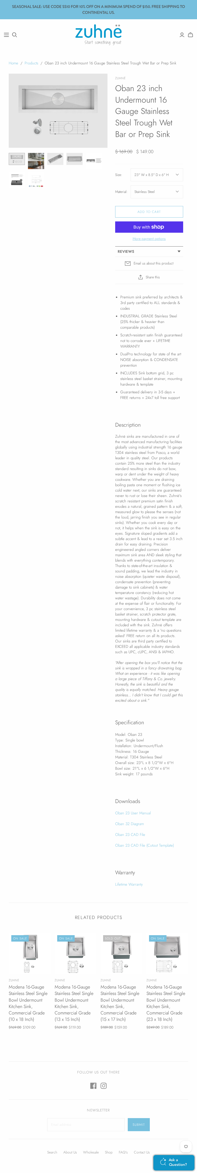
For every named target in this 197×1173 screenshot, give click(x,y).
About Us (70, 1152)
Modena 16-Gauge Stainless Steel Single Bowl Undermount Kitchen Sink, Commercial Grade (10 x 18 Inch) (28, 1003)
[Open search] (14, 34)
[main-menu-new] (6, 34)
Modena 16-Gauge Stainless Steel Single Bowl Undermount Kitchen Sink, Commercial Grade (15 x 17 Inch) (120, 1003)
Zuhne (14, 980)
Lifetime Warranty (129, 884)
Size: (118, 174)
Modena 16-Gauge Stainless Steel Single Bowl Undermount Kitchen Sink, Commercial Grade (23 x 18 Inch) (165, 1003)
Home (13, 63)
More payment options (149, 238)
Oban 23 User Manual (133, 813)
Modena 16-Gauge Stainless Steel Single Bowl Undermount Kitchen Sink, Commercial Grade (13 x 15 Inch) (74, 1003)
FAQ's (123, 1152)
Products (31, 63)
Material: (121, 191)
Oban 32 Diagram (129, 824)
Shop (109, 1152)
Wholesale (91, 1152)
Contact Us (142, 1152)
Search (52, 1152)
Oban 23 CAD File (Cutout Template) (144, 845)
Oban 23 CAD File (130, 834)
